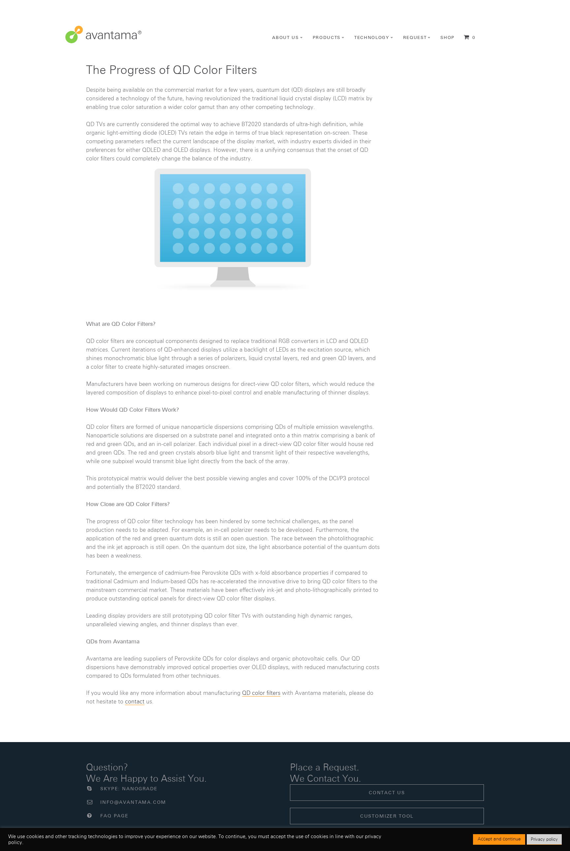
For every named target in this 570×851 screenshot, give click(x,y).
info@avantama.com (132, 802)
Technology (371, 37)
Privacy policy (544, 839)
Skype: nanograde (128, 788)
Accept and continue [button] (499, 839)
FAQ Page (114, 815)
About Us (285, 37)
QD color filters (261, 693)
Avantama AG (103, 34)
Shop (447, 37)
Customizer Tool (387, 816)
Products (327, 37)
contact (134, 701)
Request (415, 37)
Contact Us (387, 792)
